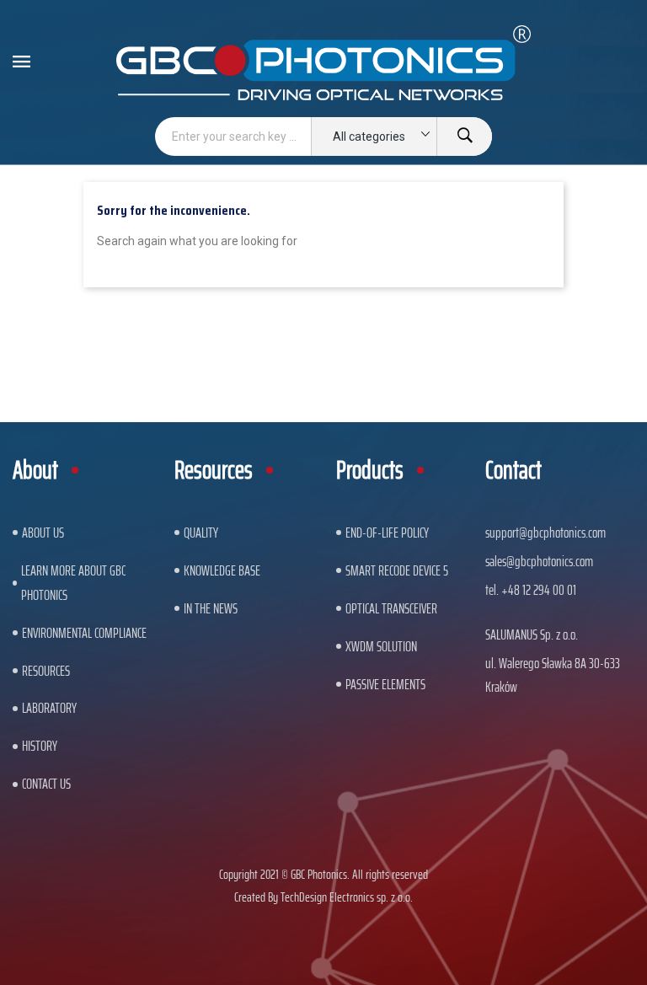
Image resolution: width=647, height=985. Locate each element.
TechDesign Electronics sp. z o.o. (347, 896)
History (39, 746)
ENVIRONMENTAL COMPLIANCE (84, 633)
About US (43, 532)
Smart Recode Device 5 (396, 570)
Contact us (46, 784)
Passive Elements (385, 684)
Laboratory (49, 708)
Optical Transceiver (391, 608)
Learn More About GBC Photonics (73, 582)
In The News (211, 608)
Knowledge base (222, 570)
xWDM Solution (381, 646)
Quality (201, 532)
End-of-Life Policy (387, 532)
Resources (46, 671)
